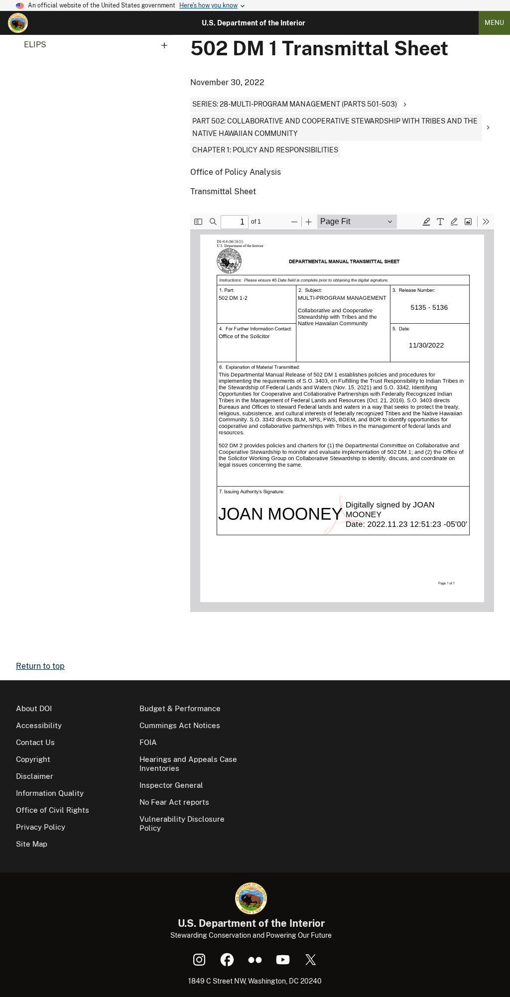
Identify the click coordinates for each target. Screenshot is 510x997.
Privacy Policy (40, 827)
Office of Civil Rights (52, 810)
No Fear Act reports (174, 802)
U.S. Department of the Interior (253, 23)
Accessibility (39, 725)
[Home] (18, 23)
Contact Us (35, 742)
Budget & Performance (180, 708)
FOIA (148, 742)
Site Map (31, 844)
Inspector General (171, 785)
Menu (494, 22)
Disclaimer (34, 776)
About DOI (34, 708)
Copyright (33, 759)
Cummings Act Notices (179, 725)
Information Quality (50, 793)
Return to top (40, 666)
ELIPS (35, 44)
